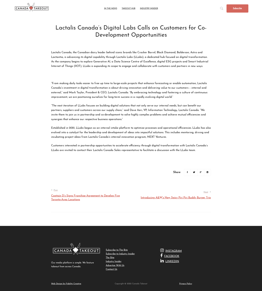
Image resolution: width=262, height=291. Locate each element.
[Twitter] (194, 172)
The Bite (110, 258)
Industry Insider (113, 261)
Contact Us (111, 269)
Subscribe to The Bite (117, 250)
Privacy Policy (185, 284)
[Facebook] (187, 172)
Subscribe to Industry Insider (120, 254)
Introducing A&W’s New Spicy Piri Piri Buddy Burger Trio (176, 195)
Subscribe (237, 8)
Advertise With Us (115, 265)
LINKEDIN (172, 261)
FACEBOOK (171, 256)
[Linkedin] (207, 172)
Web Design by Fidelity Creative (66, 284)
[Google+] (200, 172)
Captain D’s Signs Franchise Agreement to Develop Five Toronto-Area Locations (85, 195)
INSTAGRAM (173, 251)
